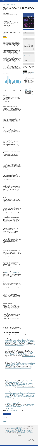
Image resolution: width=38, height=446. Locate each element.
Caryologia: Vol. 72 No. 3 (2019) (12, 379)
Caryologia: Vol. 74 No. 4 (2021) (16, 336)
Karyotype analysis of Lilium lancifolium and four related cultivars (15, 399)
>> (12, 408)
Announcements (9, 431)
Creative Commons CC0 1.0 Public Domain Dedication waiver (29, 96)
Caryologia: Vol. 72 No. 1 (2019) (14, 365)
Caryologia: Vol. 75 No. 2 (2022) (19, 345)
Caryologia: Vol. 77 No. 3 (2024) (25, 342)
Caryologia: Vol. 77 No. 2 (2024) (23, 354)
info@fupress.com (20, 429)
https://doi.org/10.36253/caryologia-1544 (11, 30)
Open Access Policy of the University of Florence (24, 431)
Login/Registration (29, 430)
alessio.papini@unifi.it (20, 427)
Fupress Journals (14, 431)
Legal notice (17, 430)
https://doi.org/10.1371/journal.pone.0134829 (12, 272)
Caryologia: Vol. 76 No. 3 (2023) (20, 394)
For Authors (4, 421)
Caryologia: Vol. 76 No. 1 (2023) (10, 391)
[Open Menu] (3, 1)
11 (10, 408)
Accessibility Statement (22, 430)
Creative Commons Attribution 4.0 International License (28, 73)
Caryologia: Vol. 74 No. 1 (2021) (29, 357)
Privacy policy (7, 430)
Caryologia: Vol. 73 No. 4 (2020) (17, 382)
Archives (7, 4)
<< (3, 408)
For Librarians (5, 422)
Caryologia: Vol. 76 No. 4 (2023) (10, 369)
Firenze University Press (11, 428)
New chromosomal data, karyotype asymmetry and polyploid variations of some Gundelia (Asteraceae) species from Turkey (19, 390)
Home (4, 4)
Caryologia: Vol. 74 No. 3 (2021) (18, 385)
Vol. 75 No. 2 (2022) (12, 4)
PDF (25, 29)
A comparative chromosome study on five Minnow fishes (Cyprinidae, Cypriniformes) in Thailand (20, 357)
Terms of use (12, 430)
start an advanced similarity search (12, 410)
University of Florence (18, 428)
